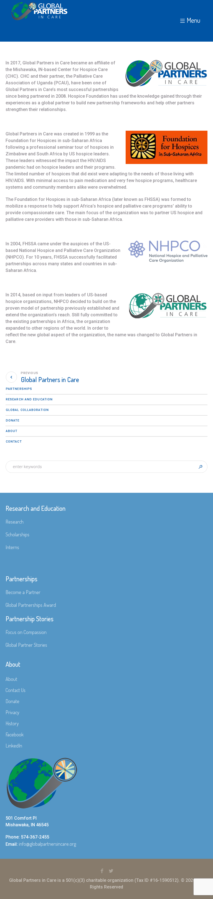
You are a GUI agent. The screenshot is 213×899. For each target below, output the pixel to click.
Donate (13, 420)
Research (15, 522)
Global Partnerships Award (31, 605)
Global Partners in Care (50, 379)
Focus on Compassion (26, 632)
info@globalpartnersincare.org (47, 844)
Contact (14, 441)
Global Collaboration (27, 410)
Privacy (12, 712)
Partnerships (19, 389)
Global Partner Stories (26, 645)
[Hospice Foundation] (163, 75)
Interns (12, 547)
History (12, 723)
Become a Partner (23, 592)
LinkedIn (14, 746)
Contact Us (16, 690)
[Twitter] (111, 871)
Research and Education (29, 399)
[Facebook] (102, 871)
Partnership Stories (30, 618)
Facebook (15, 734)
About (12, 431)
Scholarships (17, 534)
